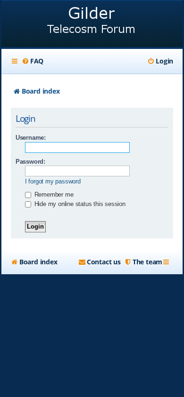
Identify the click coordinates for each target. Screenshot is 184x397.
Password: (30, 161)
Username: (31, 137)
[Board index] (92, 24)
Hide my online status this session (79, 203)
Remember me (53, 194)
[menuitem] (32, 61)
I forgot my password (53, 181)
